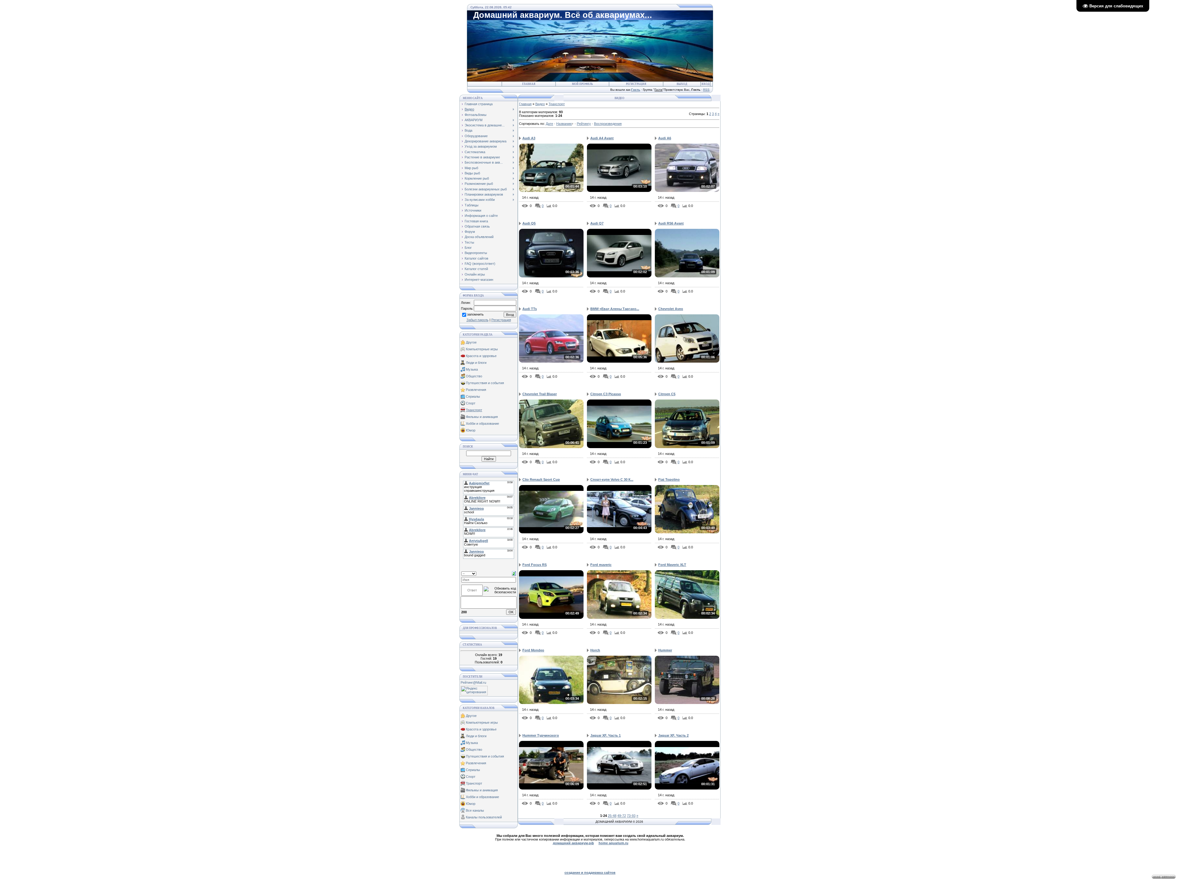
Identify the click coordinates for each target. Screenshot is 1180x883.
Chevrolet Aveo (670, 309)
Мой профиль (582, 84)
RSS (706, 89)
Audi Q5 (529, 223)
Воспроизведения (608, 123)
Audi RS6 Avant (671, 223)
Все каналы (475, 810)
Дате (549, 123)
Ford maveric (601, 565)
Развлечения (476, 390)
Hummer (665, 650)
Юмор (470, 430)
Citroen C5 (666, 394)
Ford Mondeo (533, 650)
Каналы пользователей (484, 817)
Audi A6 (664, 138)
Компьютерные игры (482, 349)
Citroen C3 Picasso (605, 394)
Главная (528, 84)
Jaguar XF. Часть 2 (673, 735)
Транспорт (474, 410)
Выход (682, 84)
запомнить (475, 314)
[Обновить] (514, 573)
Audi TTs (529, 309)
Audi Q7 (597, 223)
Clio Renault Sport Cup (541, 479)
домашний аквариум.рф (573, 843)
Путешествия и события (485, 383)
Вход (706, 84)
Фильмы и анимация (482, 417)
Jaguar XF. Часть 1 (605, 735)
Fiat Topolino (669, 479)
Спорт (470, 403)
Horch (595, 650)
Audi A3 (528, 138)
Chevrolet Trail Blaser (539, 394)
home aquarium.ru (613, 843)
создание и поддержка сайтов (590, 872)
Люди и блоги (476, 362)
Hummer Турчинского (540, 735)
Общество (474, 376)
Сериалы (473, 396)
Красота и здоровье (481, 356)
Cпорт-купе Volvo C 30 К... (611, 479)
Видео (540, 104)
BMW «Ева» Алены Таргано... (614, 309)
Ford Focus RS (534, 565)
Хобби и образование (482, 423)
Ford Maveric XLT (672, 565)
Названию (564, 123)
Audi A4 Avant (602, 138)
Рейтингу (584, 123)
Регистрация (636, 84)
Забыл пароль (477, 320)
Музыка (472, 369)
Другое (471, 342)
